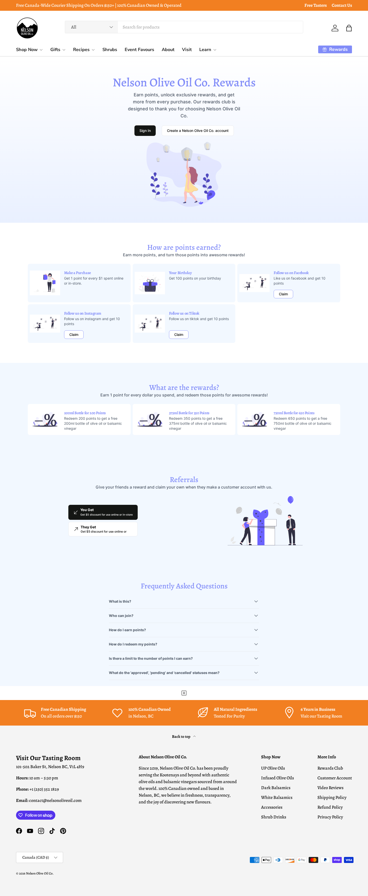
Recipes (81, 50)
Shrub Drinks (273, 817)
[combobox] (184, 27)
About (168, 50)
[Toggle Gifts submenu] (64, 50)
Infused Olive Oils (277, 778)
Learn (205, 50)
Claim (283, 294)
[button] (348, 28)
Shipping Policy (331, 797)
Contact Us (342, 5)
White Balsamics (276, 797)
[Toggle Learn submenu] (215, 50)
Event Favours (139, 50)
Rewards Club (330, 768)
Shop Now (27, 50)
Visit (187, 50)
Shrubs (109, 50)
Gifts (55, 50)
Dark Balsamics (275, 788)
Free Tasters (315, 5)
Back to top (181, 736)
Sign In (145, 130)
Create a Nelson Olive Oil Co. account (198, 130)
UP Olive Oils (273, 768)
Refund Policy (330, 807)
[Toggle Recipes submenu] (93, 50)
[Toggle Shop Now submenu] (41, 50)
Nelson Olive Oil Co (39, 873)
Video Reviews (330, 788)
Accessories (271, 807)
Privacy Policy (330, 817)
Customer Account (334, 778)
